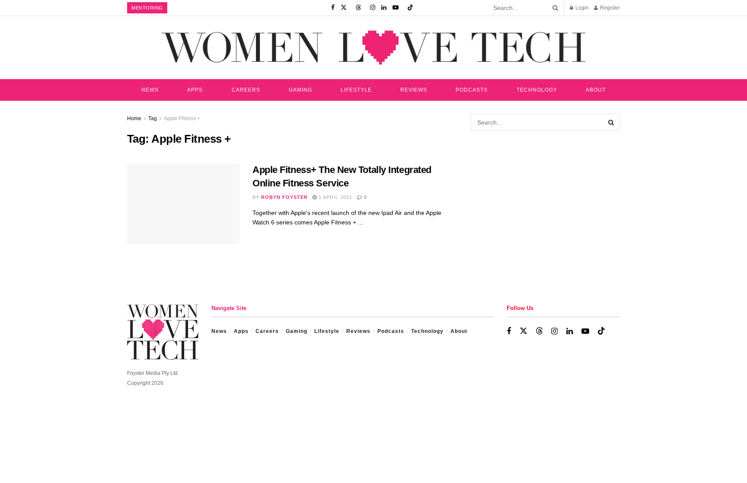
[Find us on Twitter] (344, 8)
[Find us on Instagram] (372, 8)
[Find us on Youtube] (396, 8)
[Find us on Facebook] (333, 8)
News (150, 90)
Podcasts (472, 90)
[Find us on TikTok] (410, 8)
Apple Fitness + (182, 118)
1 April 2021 (334, 197)
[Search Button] (553, 8)
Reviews (413, 90)
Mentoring (147, 7)
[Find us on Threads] (358, 8)
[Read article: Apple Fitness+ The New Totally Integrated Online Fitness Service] (183, 203)
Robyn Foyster (284, 197)
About (596, 90)
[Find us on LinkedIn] (383, 8)
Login (581, 8)
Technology (537, 90)
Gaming (300, 90)
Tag (152, 118)
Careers (246, 90)
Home (134, 118)
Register (609, 8)
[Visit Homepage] (373, 47)
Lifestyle (356, 90)
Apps (195, 90)
